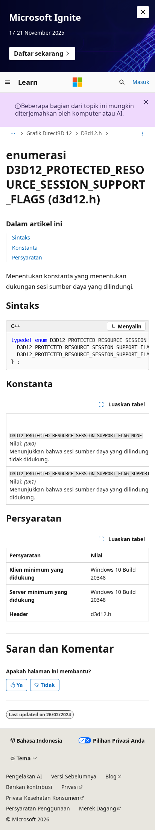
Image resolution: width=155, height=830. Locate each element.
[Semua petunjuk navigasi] (12, 134)
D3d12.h (91, 133)
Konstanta (25, 247)
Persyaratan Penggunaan (38, 808)
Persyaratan (27, 257)
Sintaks (21, 237)
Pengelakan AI (24, 776)
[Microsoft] (77, 82)
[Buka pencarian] (121, 82)
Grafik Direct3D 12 (49, 133)
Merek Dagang (97, 808)
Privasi (69, 786)
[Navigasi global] (7, 82)
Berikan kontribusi (29, 786)
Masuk (140, 81)
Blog (111, 776)
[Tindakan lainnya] (142, 134)
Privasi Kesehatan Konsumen (42, 797)
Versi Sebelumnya (73, 776)
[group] (77, 351)
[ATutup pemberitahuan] (143, 12)
